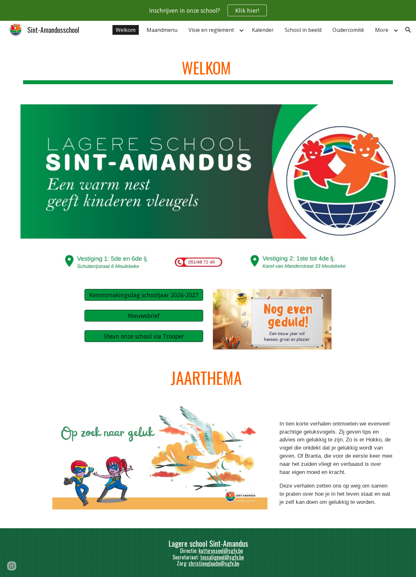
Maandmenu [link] (162, 29)
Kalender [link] (263, 29)
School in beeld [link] (303, 29)
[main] (208, 68)
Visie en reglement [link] (211, 29)
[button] (408, 30)
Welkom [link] (126, 29)
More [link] (381, 29)
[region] (208, 10)
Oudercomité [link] (348, 29)
